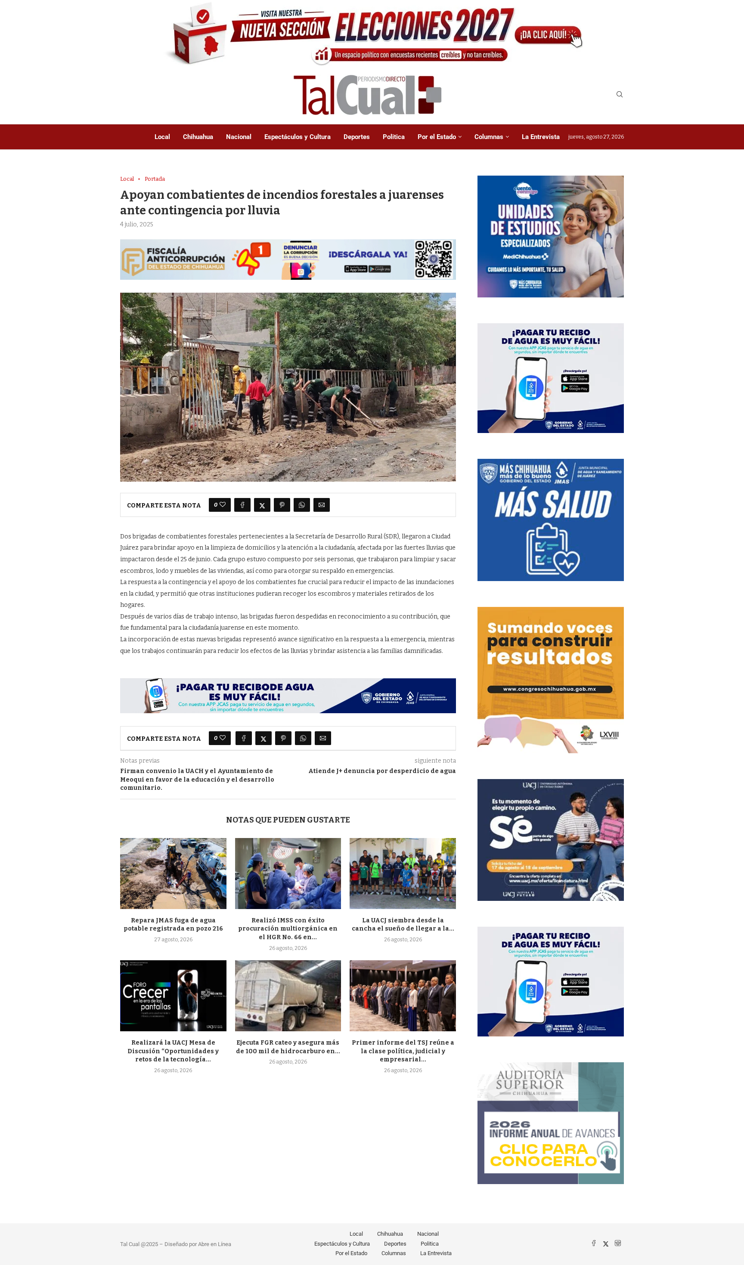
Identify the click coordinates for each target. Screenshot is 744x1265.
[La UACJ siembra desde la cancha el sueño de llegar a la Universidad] (403, 873)
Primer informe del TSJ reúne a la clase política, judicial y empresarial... (403, 1051)
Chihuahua (198, 137)
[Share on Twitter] (262, 505)
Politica (394, 137)
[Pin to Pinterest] (282, 505)
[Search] (619, 95)
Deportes (357, 137)
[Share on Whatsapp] (302, 505)
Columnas (488, 137)
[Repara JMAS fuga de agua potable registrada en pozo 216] (173, 873)
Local (162, 137)
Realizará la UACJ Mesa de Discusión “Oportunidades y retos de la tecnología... (173, 1051)
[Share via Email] (321, 505)
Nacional (238, 137)
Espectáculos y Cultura (297, 137)
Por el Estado (437, 137)
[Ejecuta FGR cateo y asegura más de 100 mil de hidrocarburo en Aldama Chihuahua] (288, 995)
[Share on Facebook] (242, 505)
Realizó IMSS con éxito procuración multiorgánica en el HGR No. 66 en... (288, 929)
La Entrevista (541, 137)
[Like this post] (223, 505)
